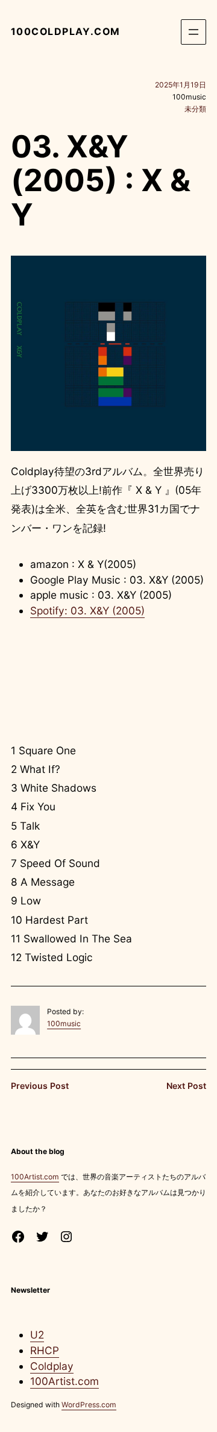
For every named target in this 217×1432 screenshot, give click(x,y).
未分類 (195, 108)
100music (64, 1023)
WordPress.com (88, 1404)
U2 (37, 1334)
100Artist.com (35, 1176)
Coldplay (52, 1366)
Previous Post (40, 1085)
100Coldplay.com (66, 31)
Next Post (186, 1085)
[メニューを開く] (193, 32)
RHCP (44, 1350)
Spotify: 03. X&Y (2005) (87, 610)
